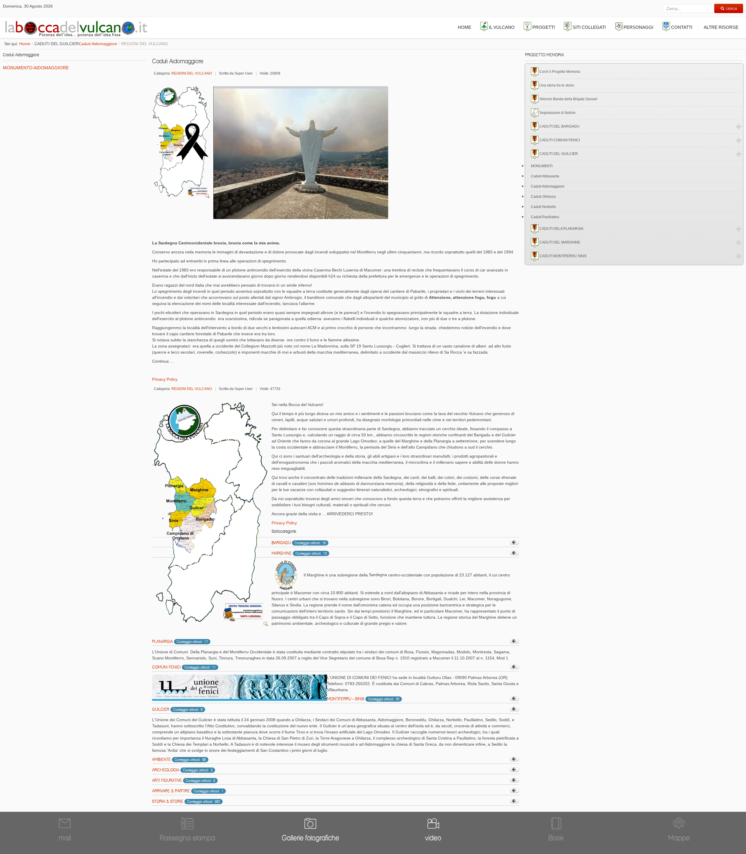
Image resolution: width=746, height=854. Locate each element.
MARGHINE (282, 553)
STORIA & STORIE (167, 801)
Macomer (303, 592)
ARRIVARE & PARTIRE (171, 790)
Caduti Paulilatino (545, 217)
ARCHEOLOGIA (165, 769)
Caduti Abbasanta (545, 176)
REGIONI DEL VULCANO (191, 73)
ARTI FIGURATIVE (167, 780)
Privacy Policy (164, 379)
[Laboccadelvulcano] (74, 27)
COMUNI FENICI (166, 667)
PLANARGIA (162, 641)
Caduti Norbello (543, 207)
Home (24, 43)
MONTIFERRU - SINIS (345, 698)
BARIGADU (281, 542)
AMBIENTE (161, 759)
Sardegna (378, 574)
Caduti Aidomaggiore (98, 43)
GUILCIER (160, 709)
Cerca (731, 8)
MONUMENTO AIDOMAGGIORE (36, 67)
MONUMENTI (542, 166)
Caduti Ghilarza (543, 197)
